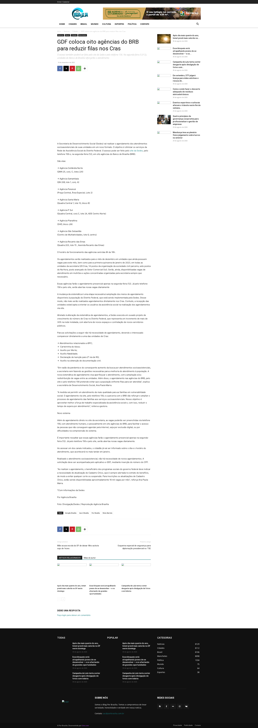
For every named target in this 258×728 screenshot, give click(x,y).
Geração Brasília (70, 513)
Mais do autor (90, 558)
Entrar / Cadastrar (63, 2)
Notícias (67, 31)
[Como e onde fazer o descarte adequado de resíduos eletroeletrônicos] (164, 92)
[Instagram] (179, 706)
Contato (144, 24)
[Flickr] (173, 706)
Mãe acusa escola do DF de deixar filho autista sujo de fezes (78, 547)
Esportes (119, 24)
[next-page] (63, 599)
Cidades (73, 24)
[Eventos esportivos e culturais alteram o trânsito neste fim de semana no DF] (164, 106)
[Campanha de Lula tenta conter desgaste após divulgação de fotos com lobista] (136, 573)
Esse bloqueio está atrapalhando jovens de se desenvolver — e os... (184, 51)
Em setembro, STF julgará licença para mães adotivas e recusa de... (185, 78)
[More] (85, 68)
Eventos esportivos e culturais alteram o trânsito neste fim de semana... (186, 105)
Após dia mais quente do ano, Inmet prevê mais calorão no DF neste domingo (71, 588)
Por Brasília (96, 513)
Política (132, 24)
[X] (66, 68)
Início (59, 31)
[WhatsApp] (78, 68)
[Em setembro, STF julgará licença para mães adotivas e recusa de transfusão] (164, 79)
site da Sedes (136, 150)
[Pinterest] (72, 68)
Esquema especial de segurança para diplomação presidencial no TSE (134, 547)
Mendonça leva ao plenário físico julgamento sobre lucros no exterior (186, 135)
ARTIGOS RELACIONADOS (70, 558)
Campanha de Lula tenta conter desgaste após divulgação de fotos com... (186, 64)
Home (62, 24)
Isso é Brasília (84, 513)
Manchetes (82, 35)
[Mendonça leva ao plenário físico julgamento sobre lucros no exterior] (164, 135)
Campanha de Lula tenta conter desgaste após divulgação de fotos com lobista (135, 588)
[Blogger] (159, 706)
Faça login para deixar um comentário (73, 615)
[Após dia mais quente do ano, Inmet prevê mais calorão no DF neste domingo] (72, 573)
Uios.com (85, 725)
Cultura (106, 24)
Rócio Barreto (107, 513)
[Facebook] (60, 68)
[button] (197, 24)
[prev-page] (59, 599)
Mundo (94, 24)
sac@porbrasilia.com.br (113, 713)
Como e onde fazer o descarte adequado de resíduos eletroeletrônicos (186, 91)
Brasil (83, 24)
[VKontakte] (186, 706)
